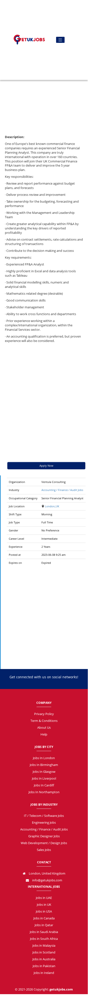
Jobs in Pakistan (44, 966)
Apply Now (46, 465)
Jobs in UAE (44, 898)
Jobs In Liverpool (44, 778)
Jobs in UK (44, 905)
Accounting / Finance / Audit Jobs (62, 490)
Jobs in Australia (43, 959)
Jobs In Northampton (44, 792)
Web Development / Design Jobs (44, 843)
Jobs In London (44, 758)
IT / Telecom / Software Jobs (44, 816)
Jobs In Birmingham (44, 765)
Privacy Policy (44, 714)
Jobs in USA (44, 911)
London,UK (51, 506)
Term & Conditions (44, 721)
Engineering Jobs (44, 823)
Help (43, 734)
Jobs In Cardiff (44, 785)
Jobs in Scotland (43, 952)
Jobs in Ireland (44, 973)
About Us (44, 728)
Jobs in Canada (44, 918)
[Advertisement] (44, 82)
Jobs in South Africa (44, 939)
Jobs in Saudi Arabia (44, 932)
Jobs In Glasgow (44, 772)
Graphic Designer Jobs (44, 836)
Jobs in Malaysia (43, 945)
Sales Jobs (44, 850)
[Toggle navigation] (60, 40)
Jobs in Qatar (44, 925)
